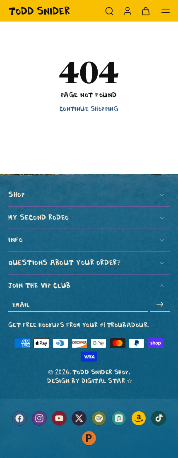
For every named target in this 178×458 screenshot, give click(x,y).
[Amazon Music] (138, 418)
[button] (165, 10)
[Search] (109, 10)
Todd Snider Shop (100, 372)
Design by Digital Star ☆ (89, 380)
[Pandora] (89, 438)
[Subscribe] (160, 304)
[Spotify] (98, 418)
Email (20, 304)
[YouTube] (59, 418)
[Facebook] (19, 418)
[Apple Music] (118, 418)
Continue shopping (89, 109)
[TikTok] (158, 418)
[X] (79, 418)
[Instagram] (39, 418)
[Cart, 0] (146, 10)
